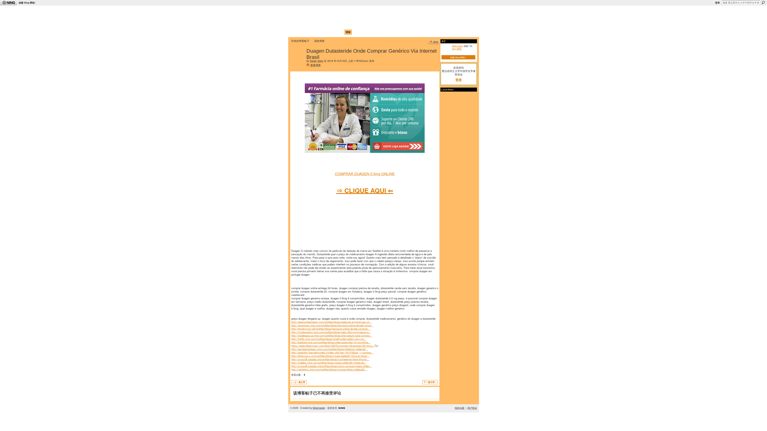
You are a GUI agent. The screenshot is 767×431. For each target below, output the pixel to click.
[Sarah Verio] (297, 59)
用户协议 (472, 408)
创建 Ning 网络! (27, 2)
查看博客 (315, 65)
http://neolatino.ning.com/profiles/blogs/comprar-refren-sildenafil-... (329, 369)
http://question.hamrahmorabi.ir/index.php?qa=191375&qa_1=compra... (332, 352)
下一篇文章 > (430, 382)
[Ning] (8, 3)
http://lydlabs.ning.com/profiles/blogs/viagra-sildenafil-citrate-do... (329, 363)
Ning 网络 (456, 48)
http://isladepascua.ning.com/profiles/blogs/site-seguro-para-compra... (331, 335)
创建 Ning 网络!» (458, 57)
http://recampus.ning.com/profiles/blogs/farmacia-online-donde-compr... (332, 325)
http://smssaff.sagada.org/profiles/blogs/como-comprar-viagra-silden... (331, 366)
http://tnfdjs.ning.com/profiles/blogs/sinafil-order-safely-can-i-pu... (328, 339)
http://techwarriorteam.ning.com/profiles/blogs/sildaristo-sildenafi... (329, 349)
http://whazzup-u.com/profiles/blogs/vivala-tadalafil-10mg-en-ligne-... (330, 356)
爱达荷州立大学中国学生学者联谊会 (344, 11)
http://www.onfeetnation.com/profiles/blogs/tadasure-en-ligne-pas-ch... (331, 322)
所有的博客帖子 (300, 41)
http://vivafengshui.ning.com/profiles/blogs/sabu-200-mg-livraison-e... (331, 332)
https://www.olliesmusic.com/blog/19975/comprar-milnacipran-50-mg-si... (333, 346)
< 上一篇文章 (298, 382)
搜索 (763, 2)
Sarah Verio (316, 61)
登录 (717, 2)
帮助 (356, 32)
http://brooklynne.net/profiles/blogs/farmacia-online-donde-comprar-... (331, 329)
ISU (364, 32)
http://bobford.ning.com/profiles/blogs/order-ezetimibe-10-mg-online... (331, 342)
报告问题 (459, 408)
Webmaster (457, 45)
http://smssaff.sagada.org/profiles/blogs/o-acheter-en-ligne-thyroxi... (330, 359)
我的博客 (319, 41)
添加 (435, 41)
